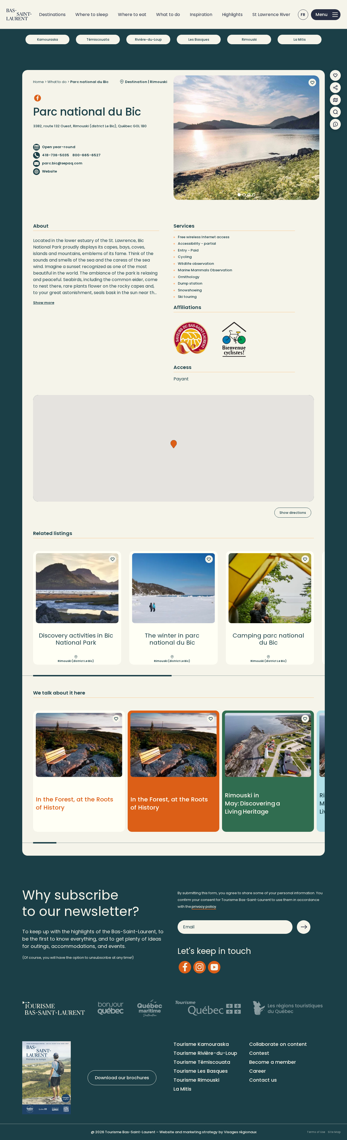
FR (303, 14)
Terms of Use (316, 1132)
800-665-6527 (86, 155)
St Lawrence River (271, 14)
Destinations (52, 14)
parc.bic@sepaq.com (62, 163)
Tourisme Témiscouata (202, 1062)
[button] (174, 444)
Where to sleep (91, 14)
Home (38, 81)
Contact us (263, 1080)
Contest (259, 1053)
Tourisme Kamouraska (201, 1044)
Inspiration (201, 14)
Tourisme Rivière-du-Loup (205, 1053)
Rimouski (249, 39)
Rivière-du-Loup (148, 39)
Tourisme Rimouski (196, 1080)
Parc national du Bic (89, 81)
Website (49, 171)
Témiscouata (97, 39)
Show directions (292, 512)
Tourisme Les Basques (201, 1071)
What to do (168, 14)
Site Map (334, 1132)
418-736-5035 (55, 155)
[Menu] (325, 14)
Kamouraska (47, 39)
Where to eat (132, 14)
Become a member (272, 1062)
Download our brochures (122, 1078)
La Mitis (300, 39)
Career (257, 1071)
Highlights (232, 14)
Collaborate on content (278, 1044)
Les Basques (198, 39)
